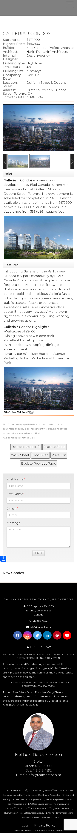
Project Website (61, 48)
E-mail (12, 508)
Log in (27, 825)
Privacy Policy (44, 825)
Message (13, 523)
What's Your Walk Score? (16, 412)
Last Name (15, 494)
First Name (15, 479)
